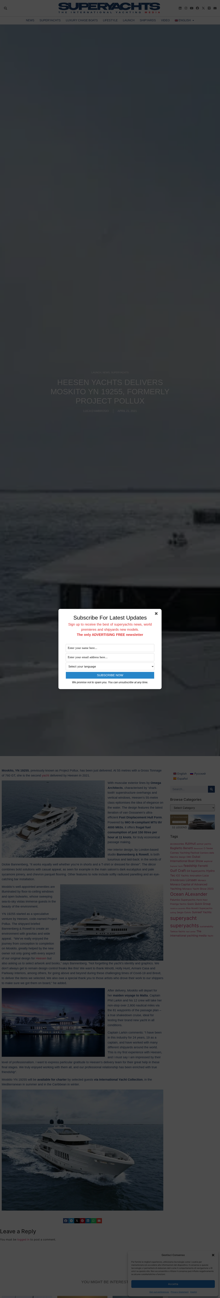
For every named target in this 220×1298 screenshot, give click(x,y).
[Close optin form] (157, 614)
